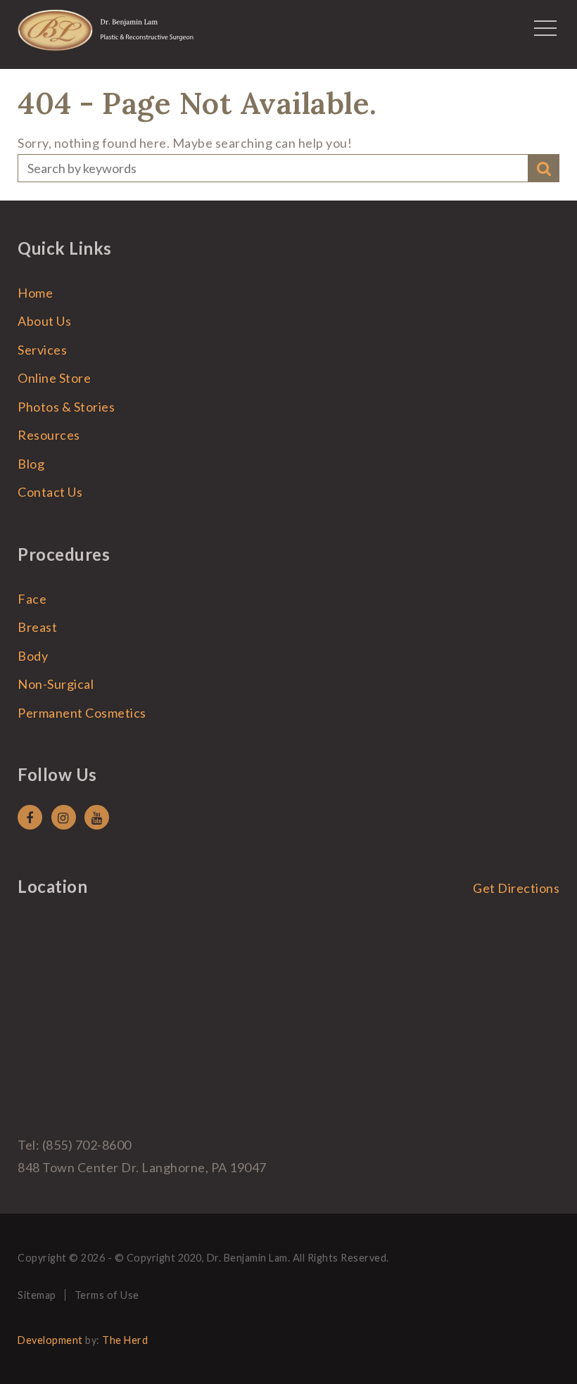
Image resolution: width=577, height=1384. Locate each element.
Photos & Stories (66, 406)
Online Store (54, 378)
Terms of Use (107, 1295)
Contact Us (50, 492)
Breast (37, 627)
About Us (44, 321)
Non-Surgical (56, 684)
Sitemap (37, 1295)
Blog (31, 463)
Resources (49, 435)
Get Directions (516, 888)
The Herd (125, 1340)
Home (35, 292)
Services (42, 349)
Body (33, 656)
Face (32, 599)
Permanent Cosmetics (82, 712)
